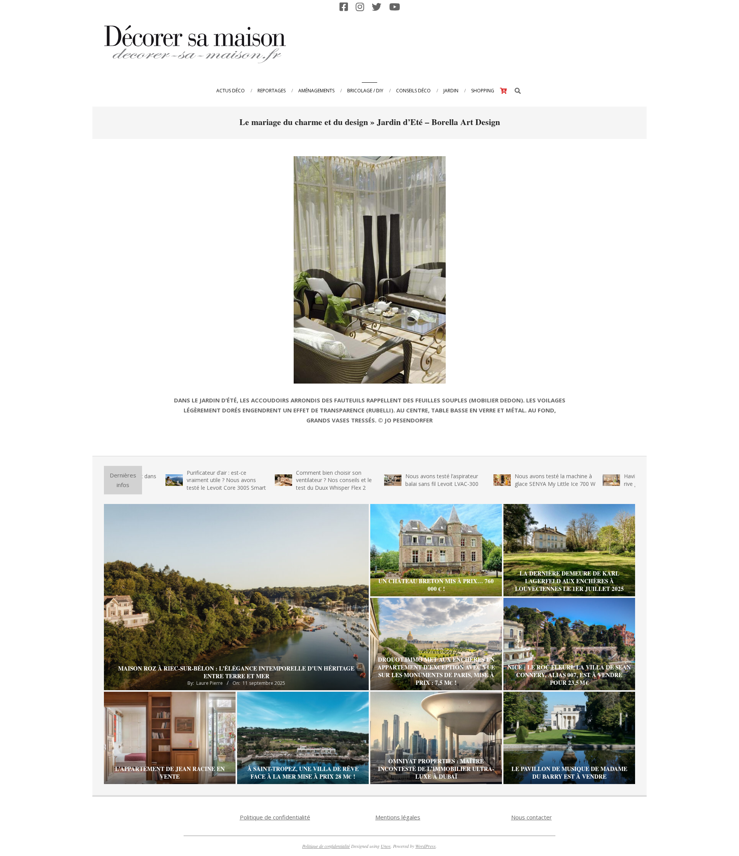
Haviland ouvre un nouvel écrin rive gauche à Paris (625, 479)
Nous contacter (531, 817)
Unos (386, 846)
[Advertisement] (493, 43)
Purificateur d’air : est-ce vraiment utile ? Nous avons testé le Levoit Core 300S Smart (189, 480)
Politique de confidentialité (275, 817)
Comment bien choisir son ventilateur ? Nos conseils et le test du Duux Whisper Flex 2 (296, 480)
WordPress (425, 846)
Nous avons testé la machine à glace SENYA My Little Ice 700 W (517, 479)
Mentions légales (397, 817)
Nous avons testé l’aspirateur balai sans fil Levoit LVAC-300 (404, 479)
